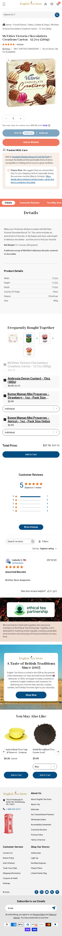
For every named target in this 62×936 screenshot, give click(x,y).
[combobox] (44, 548)
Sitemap (6, 883)
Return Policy (8, 858)
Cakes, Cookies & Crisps (38, 25)
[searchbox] (17, 541)
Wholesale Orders (38, 819)
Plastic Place (36, 868)
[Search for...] (57, 15)
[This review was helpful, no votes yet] (48, 591)
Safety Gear (36, 853)
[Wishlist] (52, 4)
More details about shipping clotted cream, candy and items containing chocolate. (32, 179)
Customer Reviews (30, 202)
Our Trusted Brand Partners (42, 814)
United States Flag (39, 873)
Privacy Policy (37, 835)
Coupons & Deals (10, 878)
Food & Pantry (19, 25)
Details (8, 202)
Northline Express (38, 863)
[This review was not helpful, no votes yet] (54, 591)
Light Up (34, 858)
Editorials (35, 809)
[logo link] (15, 793)
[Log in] (45, 4)
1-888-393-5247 (13, 809)
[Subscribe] (53, 908)
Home (8, 25)
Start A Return (9, 863)
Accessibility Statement (41, 824)
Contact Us (8, 853)
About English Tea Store (41, 799)
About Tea (35, 804)
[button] (4, 4)
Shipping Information (12, 873)
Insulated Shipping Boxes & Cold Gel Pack (30, 157)
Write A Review (31, 527)
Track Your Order (10, 868)
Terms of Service (38, 840)
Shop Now (31, 695)
